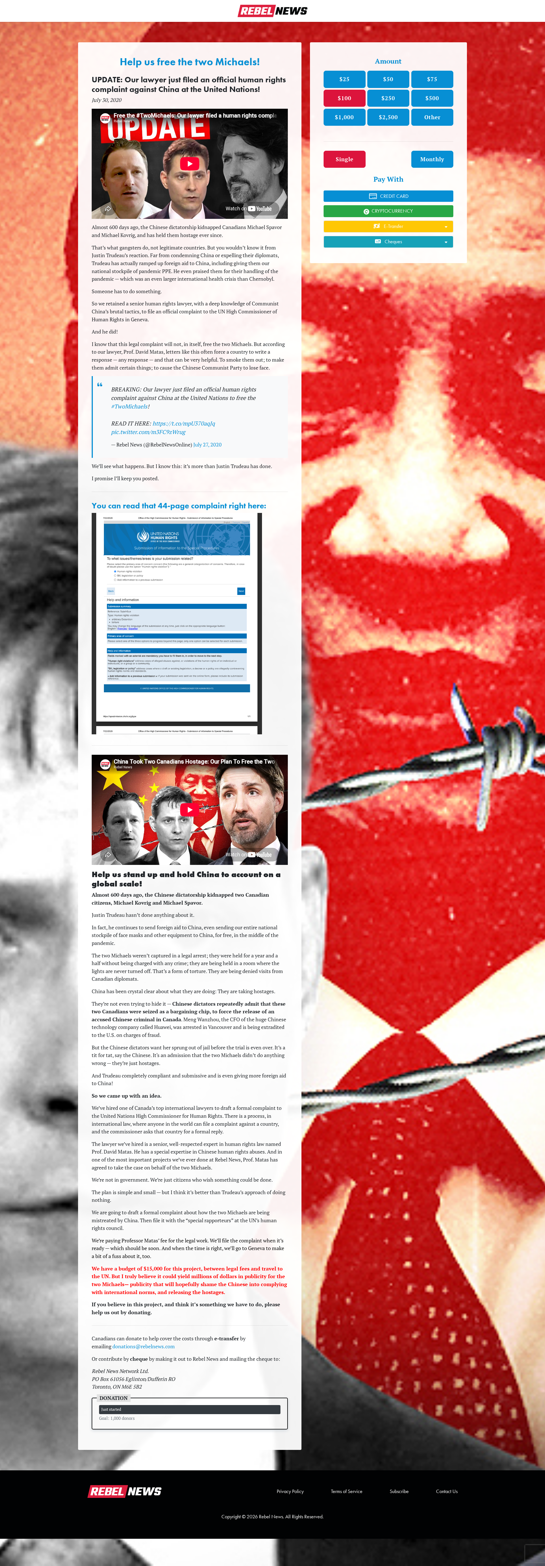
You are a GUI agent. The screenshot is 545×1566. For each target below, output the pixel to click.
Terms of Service (346, 1491)
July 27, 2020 (207, 444)
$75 (432, 79)
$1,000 (344, 117)
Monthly (432, 159)
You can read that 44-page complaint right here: (179, 506)
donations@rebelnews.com (143, 1346)
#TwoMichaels (129, 406)
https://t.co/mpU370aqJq (183, 423)
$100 (344, 98)
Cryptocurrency (392, 210)
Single (344, 159)
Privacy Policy (290, 1491)
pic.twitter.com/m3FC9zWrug (148, 431)
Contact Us (447, 1491)
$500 (432, 98)
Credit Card (394, 196)
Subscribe (399, 1491)
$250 (388, 98)
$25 (344, 79)
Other (432, 117)
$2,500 (388, 117)
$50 (388, 79)
